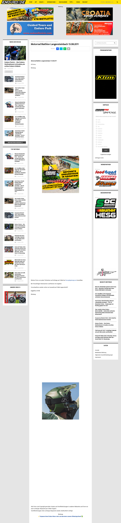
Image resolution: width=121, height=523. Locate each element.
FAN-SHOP (84, 2)
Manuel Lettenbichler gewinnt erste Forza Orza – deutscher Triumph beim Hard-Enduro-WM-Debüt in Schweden (20, 157)
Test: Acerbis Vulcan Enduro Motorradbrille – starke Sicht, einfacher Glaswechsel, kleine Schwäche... (20, 91)
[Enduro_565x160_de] (30, 8)
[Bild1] (89, 8)
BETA (99, 122)
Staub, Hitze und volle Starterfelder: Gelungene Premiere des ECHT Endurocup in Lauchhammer (20, 276)
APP (36, 2)
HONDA (100, 135)
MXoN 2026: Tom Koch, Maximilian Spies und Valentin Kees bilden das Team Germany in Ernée (20, 263)
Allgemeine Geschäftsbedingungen (104, 355)
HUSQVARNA (101, 124)
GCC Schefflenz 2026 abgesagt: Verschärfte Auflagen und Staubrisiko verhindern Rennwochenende (20, 120)
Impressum (98, 357)
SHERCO (100, 131)
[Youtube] (107, 2)
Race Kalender (63, 2)
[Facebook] (101, 2)
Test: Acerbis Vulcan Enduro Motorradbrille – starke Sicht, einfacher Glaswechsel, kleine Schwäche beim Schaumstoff (20, 202)
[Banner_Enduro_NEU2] (30, 23)
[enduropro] (105, 179)
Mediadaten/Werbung (100, 352)
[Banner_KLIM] (105, 98)
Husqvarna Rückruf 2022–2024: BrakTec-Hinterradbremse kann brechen (20, 79)
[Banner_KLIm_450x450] (60, 401)
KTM (99, 120)
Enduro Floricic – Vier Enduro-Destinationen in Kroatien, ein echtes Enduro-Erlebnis (15, 64)
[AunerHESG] (105, 218)
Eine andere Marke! (102, 146)
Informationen (51, 2)
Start (30, 2)
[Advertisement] (105, 243)
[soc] (105, 207)
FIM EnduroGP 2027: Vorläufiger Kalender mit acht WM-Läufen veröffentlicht (20, 238)
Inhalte (41, 2)
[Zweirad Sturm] (105, 186)
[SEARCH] (114, 43)
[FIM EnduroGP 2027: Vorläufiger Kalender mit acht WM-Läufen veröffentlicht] (9, 238)
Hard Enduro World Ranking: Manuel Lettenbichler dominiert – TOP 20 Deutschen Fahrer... (19, 134)
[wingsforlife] (105, 275)
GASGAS (100, 128)
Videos (78, 2)
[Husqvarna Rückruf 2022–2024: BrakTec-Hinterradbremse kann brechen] (9, 79)
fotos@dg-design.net (71, 280)
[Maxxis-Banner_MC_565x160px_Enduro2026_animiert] (89, 23)
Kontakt (97, 350)
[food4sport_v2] (105, 174)
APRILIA (100, 142)
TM (98, 126)
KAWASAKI (100, 140)
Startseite (33, 41)
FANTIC (100, 144)
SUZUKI (100, 137)
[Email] (109, 2)
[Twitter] (103, 2)
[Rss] (111, 2)
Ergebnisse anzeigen (106, 154)
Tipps (71, 2)
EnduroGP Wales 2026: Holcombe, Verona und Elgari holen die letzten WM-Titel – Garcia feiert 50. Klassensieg (20, 250)
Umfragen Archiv (99, 158)
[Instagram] (105, 2)
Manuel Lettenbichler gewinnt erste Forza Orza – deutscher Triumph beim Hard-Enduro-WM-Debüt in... (20, 106)
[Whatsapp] (113, 2)
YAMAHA (100, 133)
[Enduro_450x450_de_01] (60, 174)
